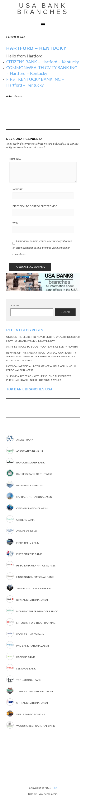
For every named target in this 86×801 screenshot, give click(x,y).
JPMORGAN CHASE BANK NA (33, 588)
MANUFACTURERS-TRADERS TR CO (37, 611)
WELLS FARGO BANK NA (30, 714)
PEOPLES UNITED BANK (30, 634)
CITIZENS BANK (25, 520)
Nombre (18, 189)
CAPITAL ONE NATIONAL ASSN (34, 497)
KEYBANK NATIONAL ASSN (32, 600)
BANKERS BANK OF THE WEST (34, 474)
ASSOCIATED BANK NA (29, 451)
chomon (18, 96)
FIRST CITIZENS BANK (29, 554)
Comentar (15, 159)
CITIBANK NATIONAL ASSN (32, 508)
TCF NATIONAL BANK (28, 680)
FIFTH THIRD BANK (27, 542)
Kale (54, 788)
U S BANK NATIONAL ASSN (32, 703)
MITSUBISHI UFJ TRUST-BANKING (36, 623)
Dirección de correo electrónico (35, 206)
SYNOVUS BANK (26, 668)
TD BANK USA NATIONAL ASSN (34, 691)
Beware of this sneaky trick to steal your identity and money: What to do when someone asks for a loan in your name (41, 356)
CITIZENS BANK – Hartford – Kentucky (42, 62)
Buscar (14, 305)
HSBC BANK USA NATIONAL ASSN (36, 565)
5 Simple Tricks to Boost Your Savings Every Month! (42, 346)
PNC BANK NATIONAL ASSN (32, 646)
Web (15, 223)
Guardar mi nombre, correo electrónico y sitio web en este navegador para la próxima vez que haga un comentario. (42, 248)
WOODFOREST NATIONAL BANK (35, 726)
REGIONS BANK (25, 657)
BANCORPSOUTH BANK (30, 462)
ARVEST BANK (24, 439)
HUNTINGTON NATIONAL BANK (35, 577)
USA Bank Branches (43, 8)
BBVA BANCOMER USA (29, 485)
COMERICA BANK (26, 531)
